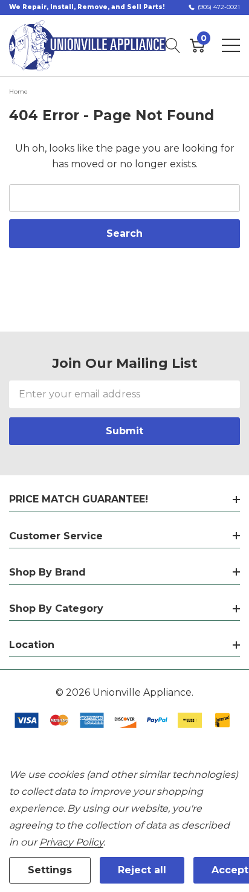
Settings (50, 870)
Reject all (142, 870)
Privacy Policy (71, 842)
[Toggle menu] (231, 45)
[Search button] (173, 45)
